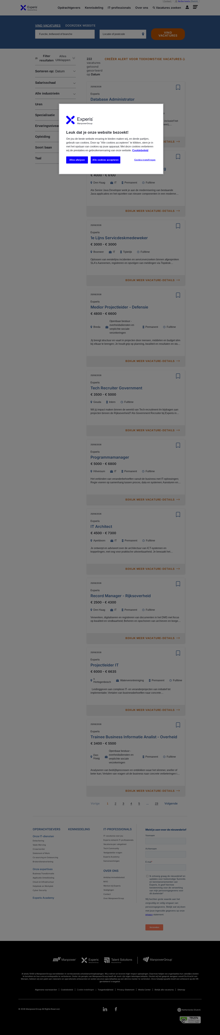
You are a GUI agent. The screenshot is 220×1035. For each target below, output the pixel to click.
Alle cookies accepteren (105, 160)
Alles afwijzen (77, 160)
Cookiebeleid (140, 150)
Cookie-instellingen (145, 160)
